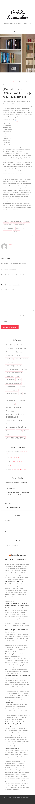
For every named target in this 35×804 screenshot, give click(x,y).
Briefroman (9, 348)
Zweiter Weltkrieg (15, 437)
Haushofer (8, 390)
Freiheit (17, 376)
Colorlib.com (17, 801)
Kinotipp (7, 524)
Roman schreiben (16, 427)
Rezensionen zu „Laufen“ (11, 451)
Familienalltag (7, 224)
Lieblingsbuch (23, 400)
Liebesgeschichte (11, 400)
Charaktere (9, 352)
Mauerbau (10, 411)
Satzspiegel (19, 430)
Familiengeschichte (12, 369)
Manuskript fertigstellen (13, 407)
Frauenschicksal (9, 376)
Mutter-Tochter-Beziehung (15, 415)
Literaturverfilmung (10, 404)
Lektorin (17, 397)
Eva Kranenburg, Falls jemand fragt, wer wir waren (13, 263)
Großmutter (22, 386)
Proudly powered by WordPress (12, 797)
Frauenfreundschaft (14, 373)
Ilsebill (12, 82)
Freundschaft (10, 379)
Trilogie (7, 434)
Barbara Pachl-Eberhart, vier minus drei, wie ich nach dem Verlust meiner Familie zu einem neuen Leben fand (17, 495)
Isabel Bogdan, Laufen (12, 748)
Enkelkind (9, 359)
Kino (25, 393)
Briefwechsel (21, 348)
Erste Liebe (9, 362)
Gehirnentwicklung (19, 224)
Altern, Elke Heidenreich (16, 458)
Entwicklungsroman (21, 359)
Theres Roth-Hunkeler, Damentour (16, 770)
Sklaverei (26, 430)
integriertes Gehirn (8, 228)
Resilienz (16, 231)
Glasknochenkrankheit (11, 386)
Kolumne (7, 528)
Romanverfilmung (10, 430)
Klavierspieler (9, 397)
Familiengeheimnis (13, 366)
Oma (20, 420)
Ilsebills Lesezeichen (17, 15)
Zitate (6, 532)
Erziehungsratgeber (16, 221)
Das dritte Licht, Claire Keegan (17, 465)
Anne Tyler (9, 345)
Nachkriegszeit (10, 420)
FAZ (22, 369)
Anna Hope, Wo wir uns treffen (12, 507)
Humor (15, 390)
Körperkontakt (7, 231)
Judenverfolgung (11, 393)
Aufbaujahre (19, 345)
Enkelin (18, 355)
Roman (9, 424)
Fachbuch (26, 221)
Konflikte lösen (20, 228)
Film (26, 369)
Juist (20, 393)
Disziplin (5, 221)
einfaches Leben (10, 355)
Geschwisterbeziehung (13, 383)
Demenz (19, 352)
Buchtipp (18, 82)
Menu (16, 31)
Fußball (19, 379)
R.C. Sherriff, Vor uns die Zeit (8, 269)
